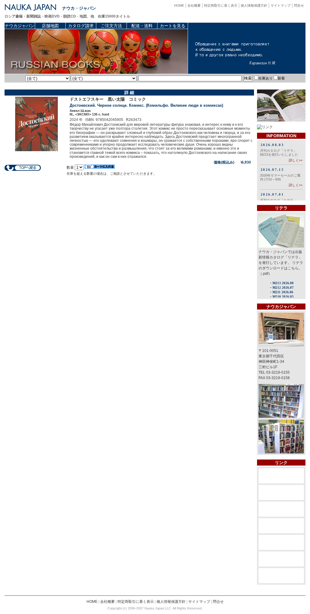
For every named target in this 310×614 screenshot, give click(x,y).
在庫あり (265, 78)
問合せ (299, 5)
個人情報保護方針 (254, 5)
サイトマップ (281, 5)
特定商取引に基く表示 (220, 5)
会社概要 (194, 5)
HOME (179, 5)
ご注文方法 (111, 25)
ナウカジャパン (20, 25)
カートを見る (172, 25)
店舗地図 (50, 25)
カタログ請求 (81, 25)
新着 (281, 78)
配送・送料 (142, 25)
